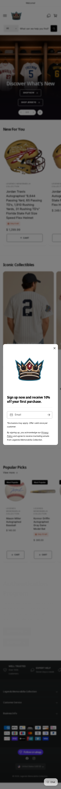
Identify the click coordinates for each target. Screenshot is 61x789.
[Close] (54, 348)
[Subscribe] (48, 415)
